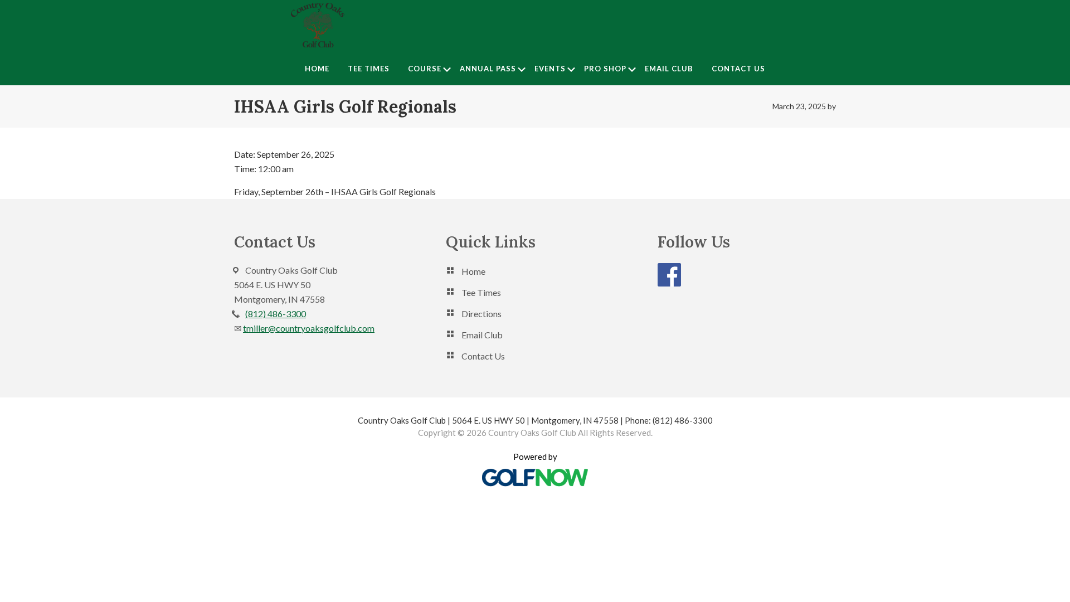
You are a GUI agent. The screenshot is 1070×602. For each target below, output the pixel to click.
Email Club (482, 334)
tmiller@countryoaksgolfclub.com (308, 328)
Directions (481, 313)
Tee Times (481, 292)
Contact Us (483, 356)
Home (473, 271)
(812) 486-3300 (275, 313)
